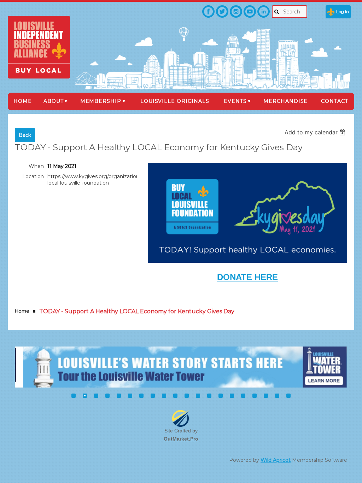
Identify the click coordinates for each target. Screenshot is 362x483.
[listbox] (316, 132)
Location (33, 176)
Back (25, 135)
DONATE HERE (247, 277)
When (36, 166)
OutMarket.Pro (181, 439)
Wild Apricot (276, 460)
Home (22, 311)
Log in (342, 11)
